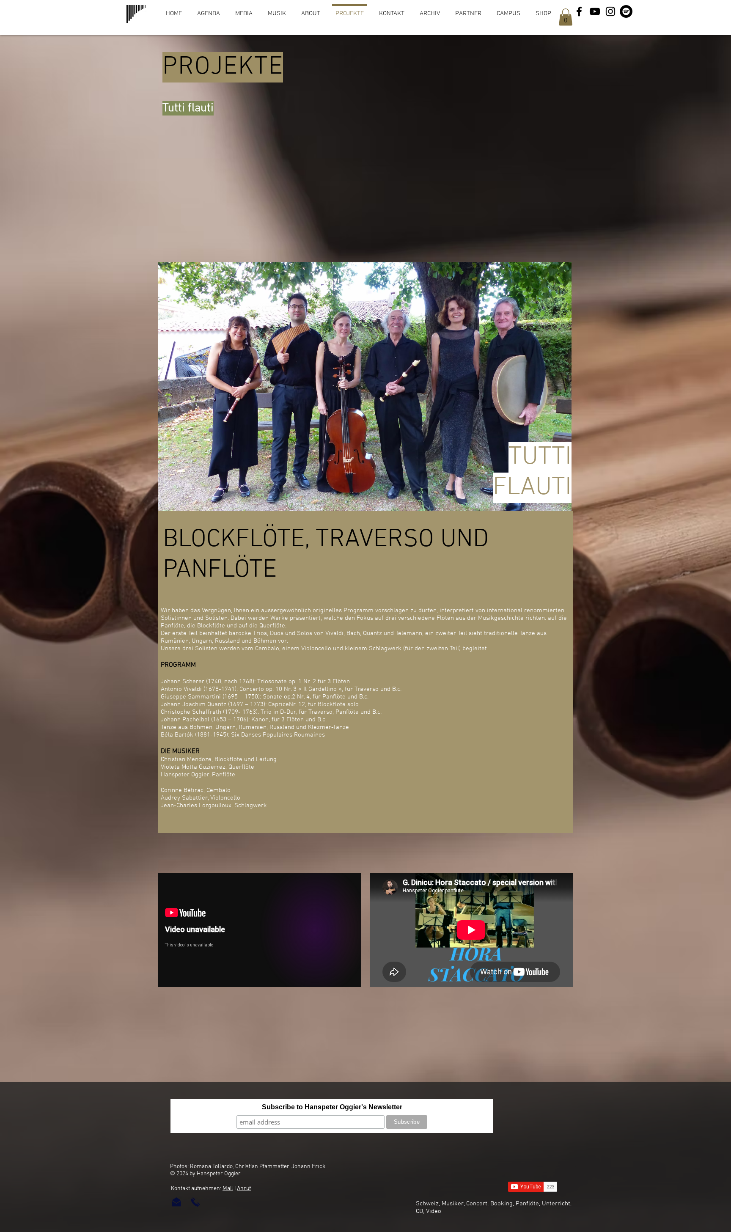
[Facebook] (579, 11)
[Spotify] (626, 11)
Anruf (244, 1188)
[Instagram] (610, 11)
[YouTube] (594, 11)
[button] (565, 17)
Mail (228, 1188)
